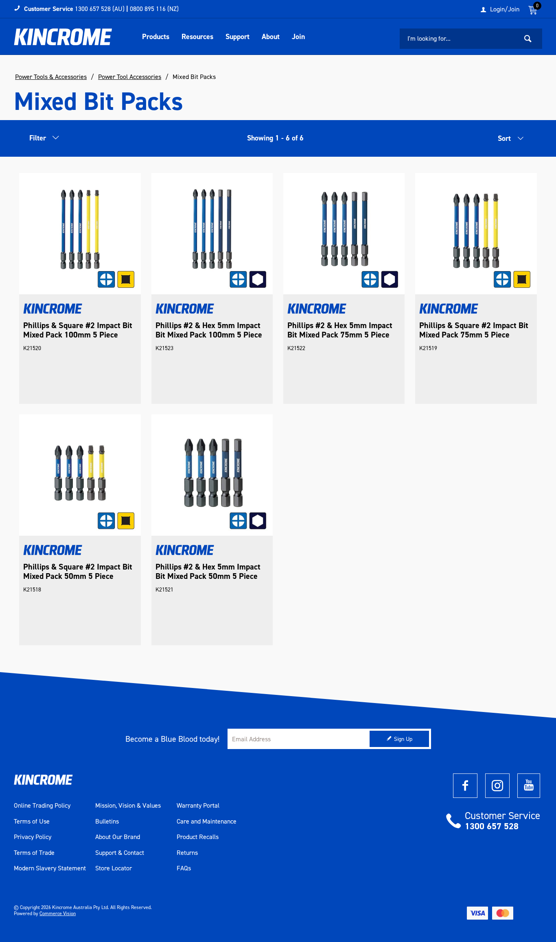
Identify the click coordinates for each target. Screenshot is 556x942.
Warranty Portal (198, 805)
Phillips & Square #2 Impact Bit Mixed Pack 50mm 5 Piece (77, 571)
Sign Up (403, 739)
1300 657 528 (492, 826)
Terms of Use (32, 821)
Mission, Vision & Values (128, 805)
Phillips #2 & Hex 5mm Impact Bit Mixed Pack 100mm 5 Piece (208, 330)
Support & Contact (119, 853)
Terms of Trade (34, 853)
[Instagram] (497, 785)
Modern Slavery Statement (50, 868)
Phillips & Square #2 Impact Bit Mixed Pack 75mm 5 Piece (473, 330)
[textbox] (459, 38)
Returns (187, 853)
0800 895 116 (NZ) (154, 8)
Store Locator (113, 868)
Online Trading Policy (42, 805)
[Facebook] (465, 785)
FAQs (184, 868)
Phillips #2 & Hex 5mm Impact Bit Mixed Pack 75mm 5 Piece (339, 330)
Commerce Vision (57, 913)
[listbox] (499, 140)
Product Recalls (198, 837)
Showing (275, 138)
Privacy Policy (32, 837)
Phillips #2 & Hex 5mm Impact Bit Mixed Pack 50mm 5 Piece (207, 571)
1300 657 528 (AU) (100, 8)
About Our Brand (117, 837)
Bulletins (107, 821)
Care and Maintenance (206, 821)
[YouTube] (528, 785)
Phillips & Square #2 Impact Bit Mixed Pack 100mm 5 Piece (77, 330)
